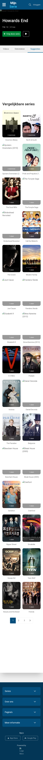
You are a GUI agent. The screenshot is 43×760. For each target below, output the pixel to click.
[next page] (30, 620)
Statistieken (20, 49)
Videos (6, 49)
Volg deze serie (13, 34)
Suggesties (35, 49)
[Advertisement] (21, 74)
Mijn (13, 4)
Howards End (15, 20)
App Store (14, 738)
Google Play (31, 738)
